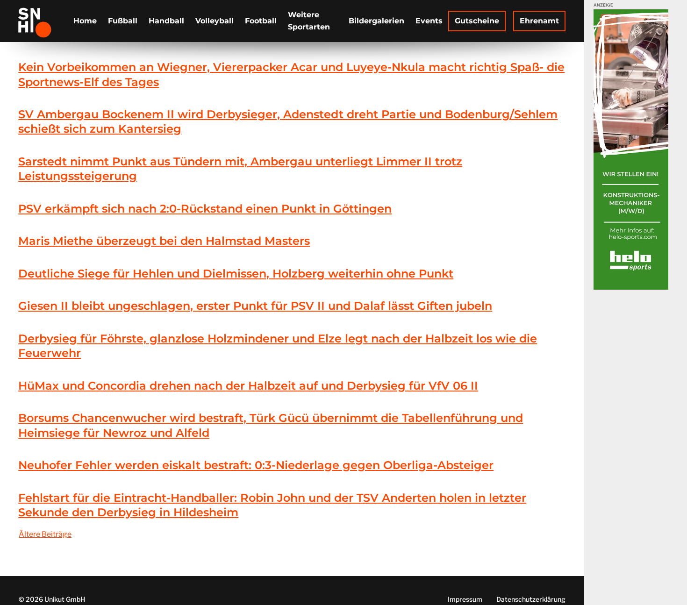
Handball (166, 20)
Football (261, 20)
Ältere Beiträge (45, 534)
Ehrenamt (539, 20)
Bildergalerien (376, 20)
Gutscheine (477, 20)
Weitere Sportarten (309, 20)
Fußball (122, 20)
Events (429, 20)
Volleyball (214, 20)
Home (85, 20)
